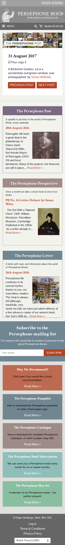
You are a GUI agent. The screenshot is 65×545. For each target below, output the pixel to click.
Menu (10, 26)
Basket (53, 26)
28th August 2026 (17, 128)
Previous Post (22, 85)
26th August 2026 (17, 272)
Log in (32, 523)
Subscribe (54, 352)
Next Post (46, 85)
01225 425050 (52, 3)
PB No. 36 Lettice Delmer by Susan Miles (30, 202)
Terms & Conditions (32, 528)
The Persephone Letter (34, 255)
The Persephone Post (33, 111)
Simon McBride (41, 77)
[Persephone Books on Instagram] (4, 3)
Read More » (35, 167)
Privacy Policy (32, 533)
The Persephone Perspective (34, 183)
